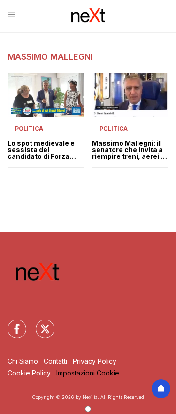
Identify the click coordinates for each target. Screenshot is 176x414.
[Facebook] (11, 323)
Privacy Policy (94, 361)
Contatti (55, 361)
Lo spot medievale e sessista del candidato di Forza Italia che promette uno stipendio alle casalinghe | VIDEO (41, 150)
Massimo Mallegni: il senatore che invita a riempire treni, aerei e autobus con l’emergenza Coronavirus (128, 150)
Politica (29, 128)
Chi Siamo (23, 361)
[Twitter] (39, 323)
